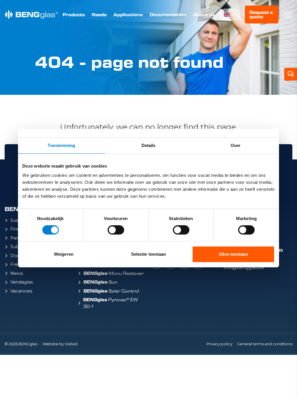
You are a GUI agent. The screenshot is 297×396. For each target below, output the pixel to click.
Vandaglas (21, 282)
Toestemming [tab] (61, 145)
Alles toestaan (233, 254)
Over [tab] (235, 145)
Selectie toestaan (148, 254)
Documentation (168, 14)
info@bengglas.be (244, 267)
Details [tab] (149, 145)
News (16, 273)
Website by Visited (60, 343)
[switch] (116, 230)
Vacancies (21, 291)
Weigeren (63, 254)
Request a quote (261, 14)
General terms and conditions (264, 343)
